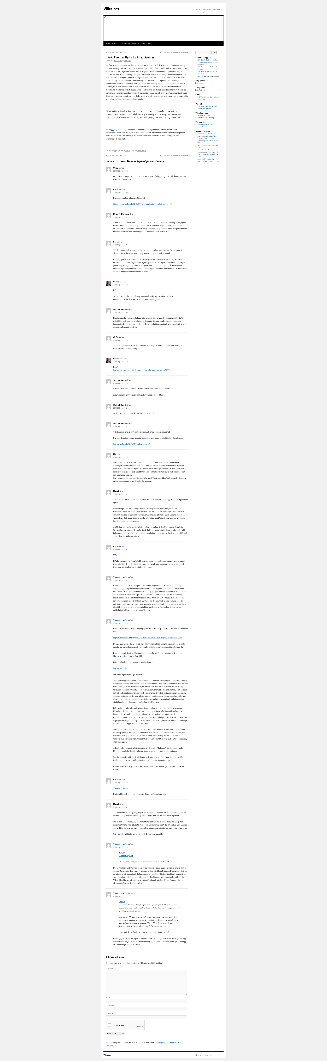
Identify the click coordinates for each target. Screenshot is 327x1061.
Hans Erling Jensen (203, 154)
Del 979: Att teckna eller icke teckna (125, 43)
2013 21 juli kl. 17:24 (120, 408)
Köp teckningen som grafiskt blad (207, 106)
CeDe (121, 852)
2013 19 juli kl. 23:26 (120, 245)
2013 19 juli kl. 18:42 (120, 171)
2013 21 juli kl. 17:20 (120, 383)
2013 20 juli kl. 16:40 (120, 285)
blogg (113, 129)
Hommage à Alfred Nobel (205, 124)
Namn (108, 997)
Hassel (122, 901)
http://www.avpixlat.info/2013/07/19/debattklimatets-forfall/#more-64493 (142, 204)
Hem (108, 43)
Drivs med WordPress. (205, 1055)
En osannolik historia (203, 115)
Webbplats (109, 1014)
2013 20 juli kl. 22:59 (120, 312)
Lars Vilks (127, 60)
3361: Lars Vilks (202, 60)
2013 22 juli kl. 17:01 (120, 494)
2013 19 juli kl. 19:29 (120, 192)
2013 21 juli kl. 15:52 (120, 362)
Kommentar (110, 968)
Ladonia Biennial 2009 (204, 108)
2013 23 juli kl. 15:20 (120, 847)
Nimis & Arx (146, 43)
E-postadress (111, 1005)
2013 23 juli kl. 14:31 (120, 807)
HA (114, 554)
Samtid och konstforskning (205, 118)
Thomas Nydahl (120, 576)
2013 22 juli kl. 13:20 (120, 457)
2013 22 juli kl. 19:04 (120, 549)
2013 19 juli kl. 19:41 (120, 217)
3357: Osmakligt (202, 76)
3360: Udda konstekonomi (205, 62)
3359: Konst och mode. (204, 67)
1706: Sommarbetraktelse (116, 52)
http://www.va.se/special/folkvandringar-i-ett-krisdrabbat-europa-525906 (142, 370)
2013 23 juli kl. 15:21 (120, 896)
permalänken (141, 150)
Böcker (127, 150)
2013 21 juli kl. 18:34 (120, 426)
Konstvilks (200, 127)
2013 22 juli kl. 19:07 (120, 580)
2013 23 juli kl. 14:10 (120, 782)
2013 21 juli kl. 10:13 (120, 340)
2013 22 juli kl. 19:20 (120, 623)
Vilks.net (111, 8)
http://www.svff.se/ (121, 668)
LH (114, 290)
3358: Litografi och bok (204, 71)
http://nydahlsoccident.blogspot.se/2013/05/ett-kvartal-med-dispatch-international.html (147, 637)
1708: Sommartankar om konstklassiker (173, 52)
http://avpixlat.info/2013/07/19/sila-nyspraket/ (131, 444)
